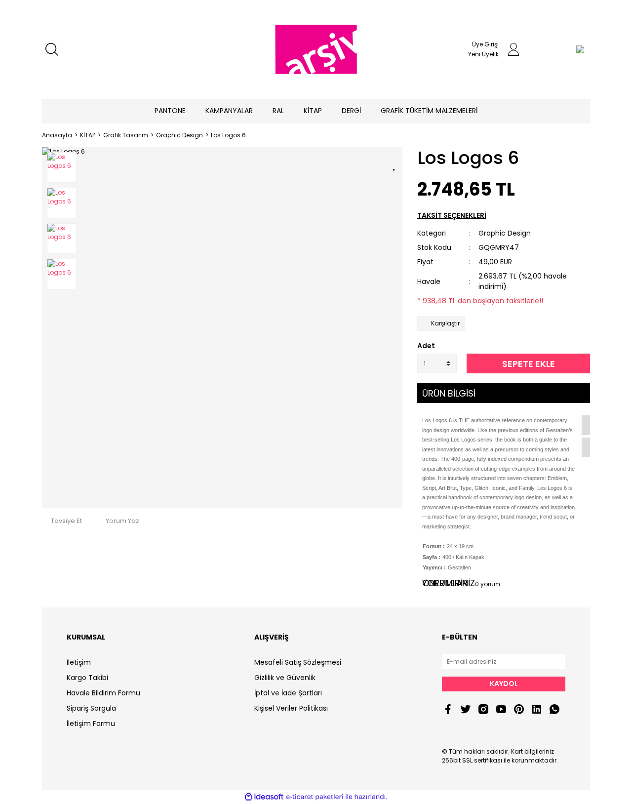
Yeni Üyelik (483, 54)
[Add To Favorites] (395, 163)
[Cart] (560, 49)
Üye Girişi (485, 44)
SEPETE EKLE (528, 364)
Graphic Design (504, 233)
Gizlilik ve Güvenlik (285, 678)
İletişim (79, 662)
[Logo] (316, 49)
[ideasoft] (264, 797)
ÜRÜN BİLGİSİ (448, 393)
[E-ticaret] (315, 797)
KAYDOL (504, 683)
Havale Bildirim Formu (103, 693)
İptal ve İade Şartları (288, 693)
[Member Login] (513, 49)
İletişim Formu (91, 723)
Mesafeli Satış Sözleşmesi (297, 662)
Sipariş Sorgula (91, 708)
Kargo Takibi (87, 678)
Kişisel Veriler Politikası (291, 708)
